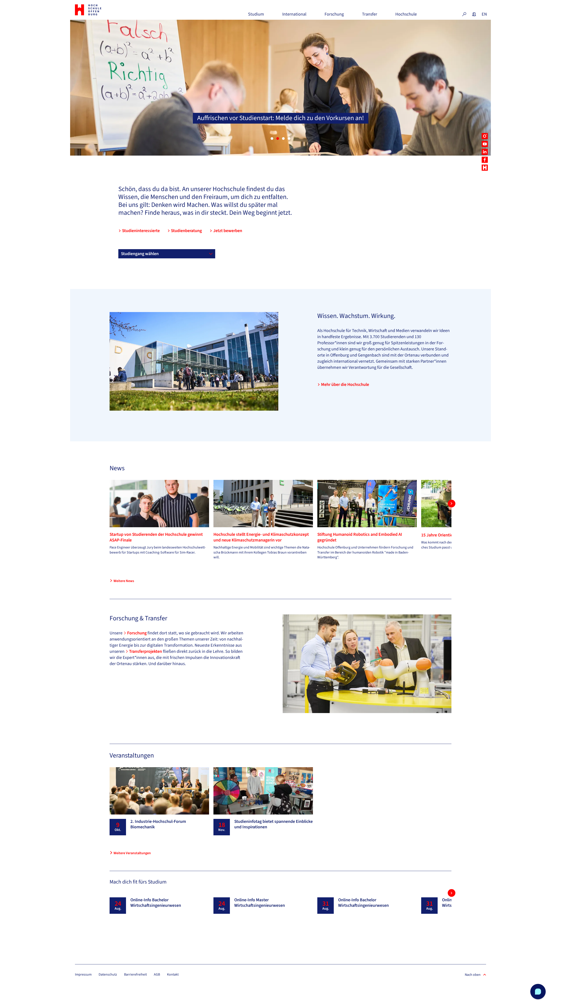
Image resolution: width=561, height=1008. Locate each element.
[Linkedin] (485, 152)
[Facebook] (485, 160)
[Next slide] (451, 503)
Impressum (83, 974)
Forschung (334, 16)
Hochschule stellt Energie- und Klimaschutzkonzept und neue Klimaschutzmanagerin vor (261, 537)
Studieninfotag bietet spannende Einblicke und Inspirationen (273, 824)
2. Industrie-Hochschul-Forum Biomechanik (158, 824)
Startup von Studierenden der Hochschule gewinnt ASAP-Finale (156, 537)
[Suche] (464, 14)
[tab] (272, 138)
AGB (157, 974)
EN (484, 14)
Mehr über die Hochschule (345, 385)
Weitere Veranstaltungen (132, 853)
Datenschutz (108, 974)
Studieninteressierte (141, 231)
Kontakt (173, 974)
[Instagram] (485, 136)
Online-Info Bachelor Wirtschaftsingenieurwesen (155, 903)
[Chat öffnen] (538, 991)
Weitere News (124, 581)
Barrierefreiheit (135, 974)
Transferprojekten (146, 651)
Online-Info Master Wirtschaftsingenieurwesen (259, 903)
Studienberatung (186, 231)
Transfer (369, 16)
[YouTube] (485, 144)
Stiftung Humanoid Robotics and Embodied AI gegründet (359, 537)
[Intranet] (474, 14)
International (294, 16)
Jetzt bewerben (227, 231)
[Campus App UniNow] (485, 168)
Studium (256, 16)
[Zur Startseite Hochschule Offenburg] (107, 9)
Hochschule (406, 16)
